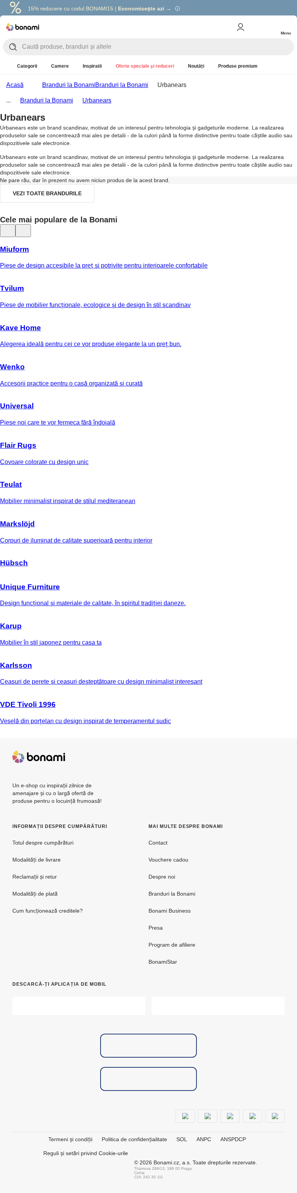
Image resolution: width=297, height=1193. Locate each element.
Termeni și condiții (70, 1139)
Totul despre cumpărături (42, 843)
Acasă (15, 85)
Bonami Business (169, 911)
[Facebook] (260, 757)
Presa (155, 928)
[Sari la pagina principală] (22, 27)
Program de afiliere (171, 945)
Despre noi (161, 877)
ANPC (203, 1139)
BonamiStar (162, 962)
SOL (181, 1139)
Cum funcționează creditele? (47, 911)
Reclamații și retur (34, 877)
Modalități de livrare (36, 860)
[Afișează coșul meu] (270, 26)
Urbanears (96, 100)
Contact (157, 843)
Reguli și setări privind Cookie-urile (85, 1153)
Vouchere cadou (168, 860)
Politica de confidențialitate (134, 1139)
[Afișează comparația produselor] (254, 27)
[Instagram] (278, 757)
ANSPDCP (233, 1139)
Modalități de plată (35, 894)
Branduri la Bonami (121, 85)
